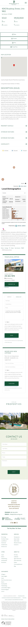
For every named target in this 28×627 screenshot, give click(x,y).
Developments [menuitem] (17, 537)
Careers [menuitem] (15, 562)
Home (2, 248)
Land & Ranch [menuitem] (4, 540)
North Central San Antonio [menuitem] (6, 580)
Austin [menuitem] (2, 554)
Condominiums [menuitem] (4, 544)
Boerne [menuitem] (2, 556)
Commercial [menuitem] (3, 542)
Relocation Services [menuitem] (17, 542)
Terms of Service (8, 342)
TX (9, 248)
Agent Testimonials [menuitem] (17, 558)
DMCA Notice (11, 619)
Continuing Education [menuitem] (18, 564)
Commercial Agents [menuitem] (5, 589)
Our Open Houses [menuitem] (4, 539)
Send (11, 335)
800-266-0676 (14, 439)
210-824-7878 (10, 276)
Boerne (14, 502)
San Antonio (17, 248)
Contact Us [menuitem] (16, 544)
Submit (13, 471)
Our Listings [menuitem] (3, 537)
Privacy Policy (21, 340)
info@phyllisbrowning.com (16, 514)
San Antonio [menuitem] (3, 562)
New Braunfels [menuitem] (4, 560)
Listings (6, 248)
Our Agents (7, 287)
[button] (14, 65)
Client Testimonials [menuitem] (17, 560)
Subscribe (12, 383)
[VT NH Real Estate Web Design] (6, 623)
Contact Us (11, 284)
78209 (22, 248)
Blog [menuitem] (15, 566)
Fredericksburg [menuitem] (4, 558)
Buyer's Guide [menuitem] (16, 539)
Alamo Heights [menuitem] (4, 576)
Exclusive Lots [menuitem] (4, 546)
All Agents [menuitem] (3, 574)
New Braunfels (14, 506)
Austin (14, 501)
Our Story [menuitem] (16, 554)
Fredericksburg (14, 504)
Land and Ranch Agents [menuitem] (5, 587)
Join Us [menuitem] (2, 591)
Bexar (12, 248)
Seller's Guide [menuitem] (16, 540)
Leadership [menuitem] (16, 556)
